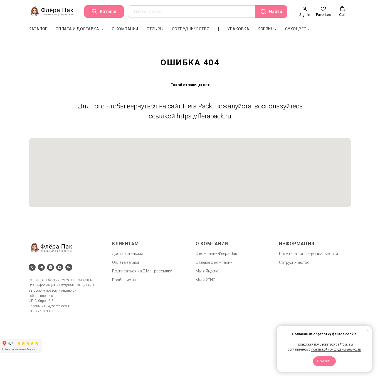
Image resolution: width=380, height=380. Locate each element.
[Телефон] (32, 267)
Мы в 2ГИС (205, 280)
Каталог (38, 29)
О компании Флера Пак (216, 253)
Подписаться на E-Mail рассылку (142, 271)
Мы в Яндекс (207, 271)
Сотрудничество (191, 29)
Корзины (267, 29)
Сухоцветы (297, 29)
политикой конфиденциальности (336, 349)
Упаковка (238, 29)
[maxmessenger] (59, 267)
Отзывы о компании (214, 262)
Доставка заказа (127, 253)
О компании (125, 29)
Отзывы (155, 29)
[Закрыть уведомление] (367, 330)
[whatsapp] (50, 267)
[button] (304, 11)
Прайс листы (124, 280)
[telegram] (41, 267)
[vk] (68, 267)
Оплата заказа (125, 262)
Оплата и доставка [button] (78, 29)
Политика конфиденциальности (308, 253)
